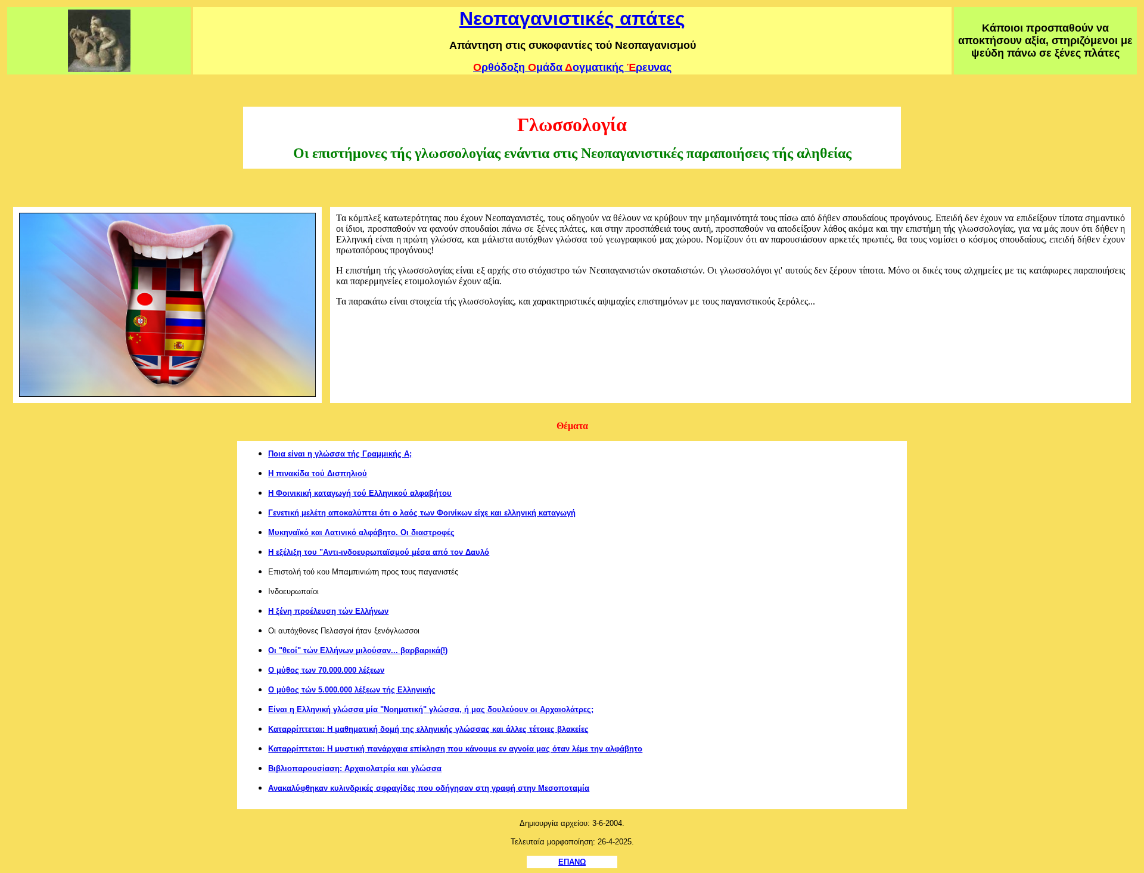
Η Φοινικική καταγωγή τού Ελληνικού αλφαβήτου (360, 493)
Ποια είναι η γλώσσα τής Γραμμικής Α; (340, 453)
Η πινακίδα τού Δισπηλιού (317, 473)
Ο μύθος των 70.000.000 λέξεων (326, 670)
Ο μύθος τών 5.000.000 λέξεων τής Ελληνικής (352, 689)
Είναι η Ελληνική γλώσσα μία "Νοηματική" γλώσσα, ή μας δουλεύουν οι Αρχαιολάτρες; (430, 709)
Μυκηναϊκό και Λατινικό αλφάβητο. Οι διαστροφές (361, 532)
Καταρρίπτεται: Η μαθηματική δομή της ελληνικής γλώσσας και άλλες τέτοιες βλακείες (428, 729)
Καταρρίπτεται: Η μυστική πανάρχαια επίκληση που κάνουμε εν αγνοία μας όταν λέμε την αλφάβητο (455, 748)
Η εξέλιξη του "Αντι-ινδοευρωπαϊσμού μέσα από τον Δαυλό (378, 552)
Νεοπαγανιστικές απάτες (572, 18)
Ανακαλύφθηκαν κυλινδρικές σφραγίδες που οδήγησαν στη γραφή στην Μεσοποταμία (428, 788)
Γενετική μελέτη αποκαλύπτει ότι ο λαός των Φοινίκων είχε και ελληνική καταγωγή (422, 512)
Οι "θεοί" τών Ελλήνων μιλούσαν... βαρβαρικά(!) (357, 650)
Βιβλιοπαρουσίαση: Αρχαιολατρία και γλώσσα (355, 768)
